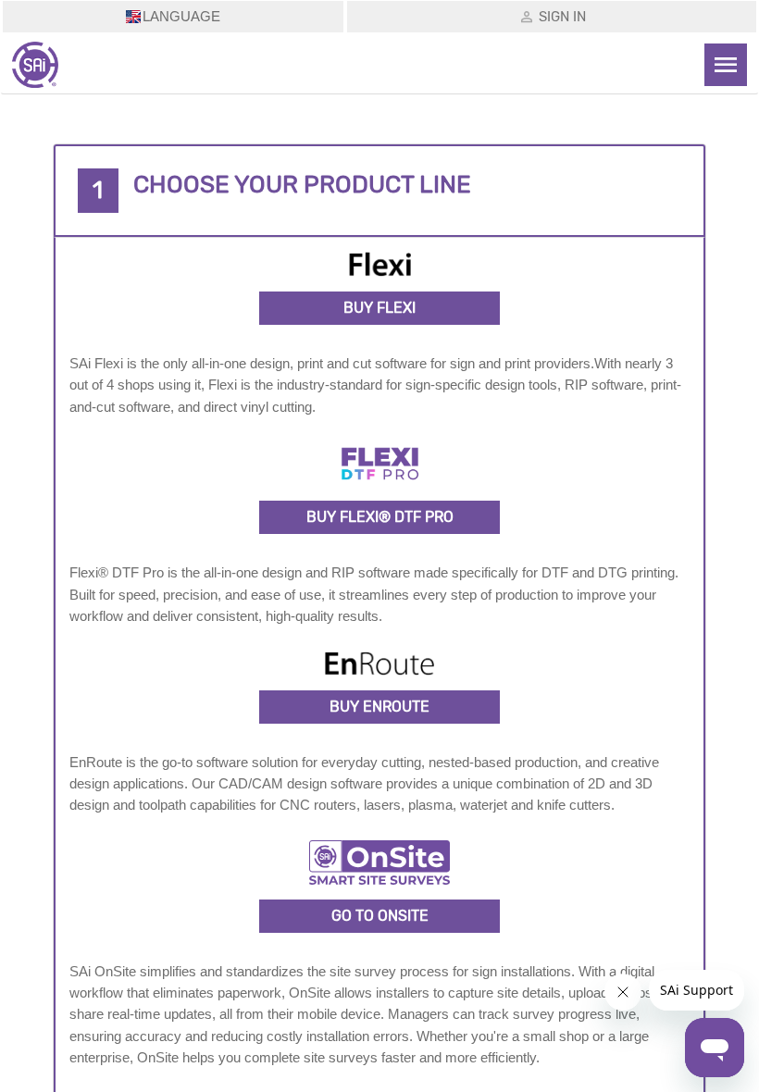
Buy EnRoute (379, 706)
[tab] (379, 190)
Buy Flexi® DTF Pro (380, 517)
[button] (379, 190)
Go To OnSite (380, 915)
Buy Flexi (379, 307)
